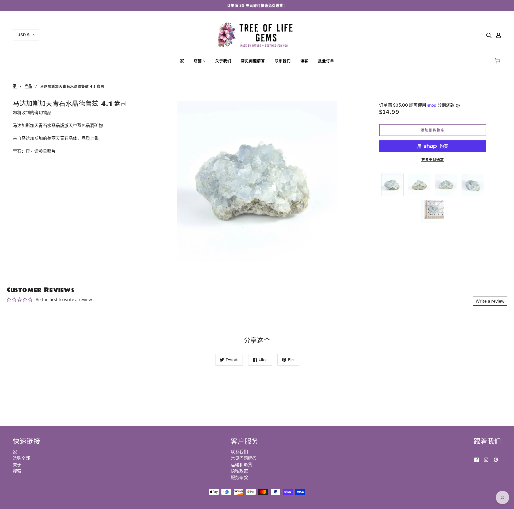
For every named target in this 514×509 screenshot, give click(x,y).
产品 (28, 86)
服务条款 (239, 477)
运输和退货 (241, 464)
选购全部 (21, 458)
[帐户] (498, 34)
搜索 (17, 471)
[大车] (498, 61)
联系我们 (239, 452)
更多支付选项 (432, 160)
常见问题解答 (243, 458)
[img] (489, 34)
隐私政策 (239, 471)
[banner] (257, 34)
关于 (17, 464)
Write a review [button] (490, 301)
